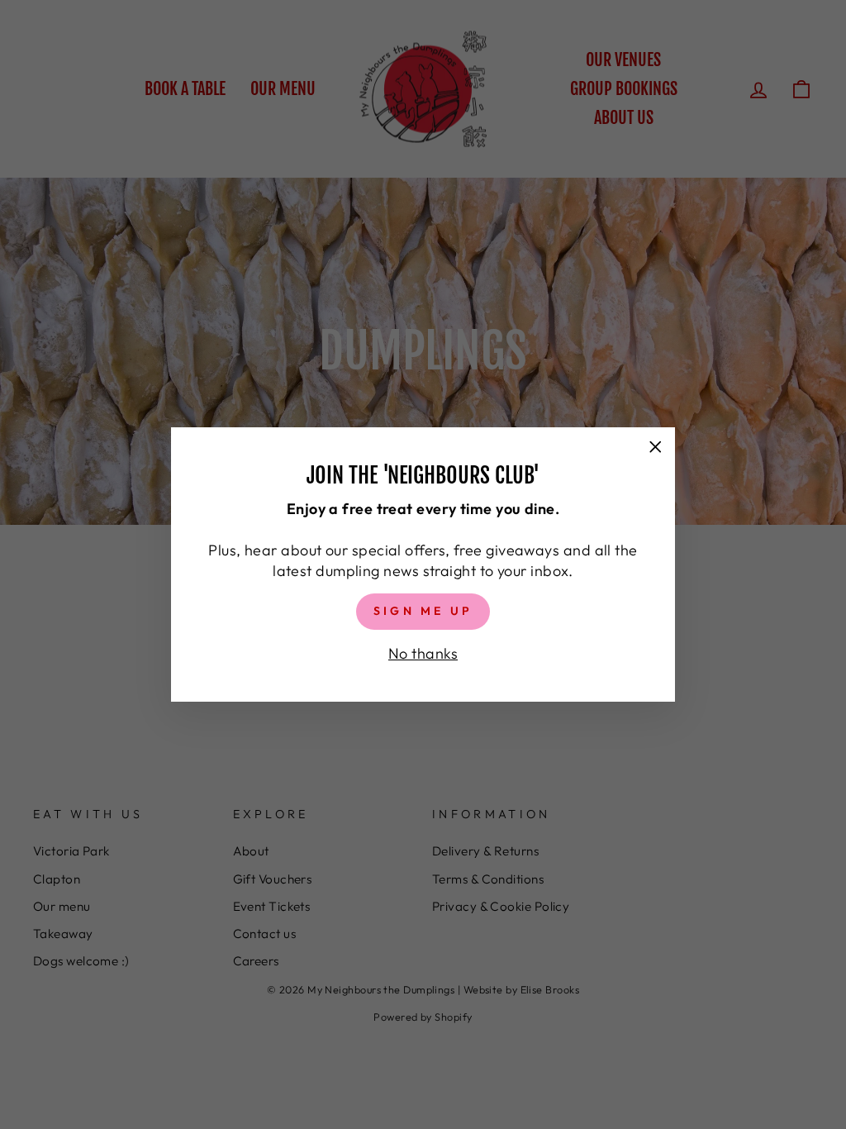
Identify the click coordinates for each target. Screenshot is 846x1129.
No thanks (423, 653)
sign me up (423, 610)
